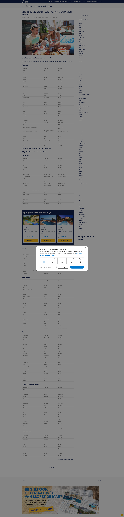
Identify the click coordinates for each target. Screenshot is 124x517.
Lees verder (79, 253)
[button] (62, 255)
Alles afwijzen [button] (63, 267)
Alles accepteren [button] (77, 267)
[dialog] (62, 258)
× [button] (85, 247)
